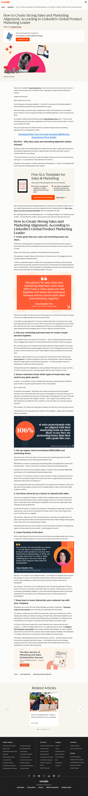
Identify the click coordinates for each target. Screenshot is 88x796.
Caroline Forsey (16, 27)
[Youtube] (39, 776)
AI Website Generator (8, 762)
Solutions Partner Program (76, 759)
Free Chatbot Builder (25, 757)
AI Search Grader (44, 748)
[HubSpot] (44, 781)
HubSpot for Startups (75, 765)
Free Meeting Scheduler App (10, 751)
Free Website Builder (25, 748)
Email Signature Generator (46, 757)
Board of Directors (59, 754)
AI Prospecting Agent (25, 745)
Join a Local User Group (76, 748)
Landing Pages (23, 751)
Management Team (60, 751)
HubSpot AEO (6, 748)
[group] (44, 709)
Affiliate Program (74, 768)
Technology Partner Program (77, 762)
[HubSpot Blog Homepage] (5, 2)
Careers (57, 748)
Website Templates (45, 768)
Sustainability (58, 762)
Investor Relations (59, 757)
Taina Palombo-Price (50, 119)
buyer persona (19, 359)
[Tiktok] (59, 776)
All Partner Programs (75, 756)
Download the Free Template (43, 197)
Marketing (10, 7)
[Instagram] (34, 776)
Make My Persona (44, 754)
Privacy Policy (31, 787)
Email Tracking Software (9, 757)
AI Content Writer (7, 760)
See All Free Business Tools (47, 745)
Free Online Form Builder (26, 754)
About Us (57, 745)
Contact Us (58, 765)
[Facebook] (29, 776)
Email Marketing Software (9, 765)
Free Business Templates (46, 760)
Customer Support (74, 745)
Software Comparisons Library (45, 764)
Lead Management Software (10, 768)
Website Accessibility (52, 787)
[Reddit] (54, 776)
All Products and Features (9, 745)
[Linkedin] (49, 776)
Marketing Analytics (25, 762)
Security (40, 787)
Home (3, 7)
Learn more (60, 197)
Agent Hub (5, 754)
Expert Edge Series (35, 88)
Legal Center (20, 787)
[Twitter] (44, 776)
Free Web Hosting (24, 768)
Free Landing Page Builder (26, 765)
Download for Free (22, 39)
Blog (56, 760)
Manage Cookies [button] (66, 787)
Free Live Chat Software (26, 760)
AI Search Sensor (44, 751)
